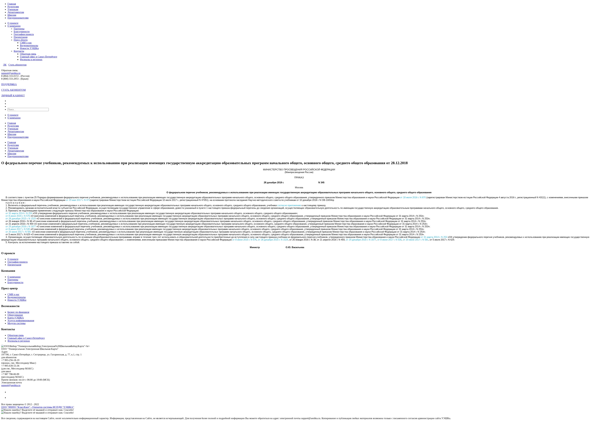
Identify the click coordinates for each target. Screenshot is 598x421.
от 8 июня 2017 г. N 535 (18, 229)
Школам (11, 15)
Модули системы (16, 323)
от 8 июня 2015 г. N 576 (18, 216)
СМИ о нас (26, 42)
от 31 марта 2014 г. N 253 (19, 213)
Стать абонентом (17, 64)
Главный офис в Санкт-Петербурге (38, 56)
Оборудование (15, 315)
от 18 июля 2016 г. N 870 (413, 197)
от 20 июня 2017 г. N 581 (18, 231)
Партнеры (19, 28)
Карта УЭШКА (15, 317)
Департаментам (15, 12)
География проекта (24, 34)
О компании (14, 26)
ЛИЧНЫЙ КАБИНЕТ (13, 95)
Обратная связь (28, 54)
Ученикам (12, 9)
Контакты (19, 51)
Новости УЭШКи (29, 48)
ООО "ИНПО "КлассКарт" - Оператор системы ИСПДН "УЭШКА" (37, 407)
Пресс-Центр (21, 40)
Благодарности (22, 31)
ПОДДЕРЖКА (9, 84)
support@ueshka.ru (10, 73)
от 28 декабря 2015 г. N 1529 (21, 218)
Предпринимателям (17, 17)
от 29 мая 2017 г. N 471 (78, 200)
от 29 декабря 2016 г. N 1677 (21, 226)
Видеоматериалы (29, 45)
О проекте (12, 23)
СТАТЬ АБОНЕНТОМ (13, 90)
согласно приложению (289, 205)
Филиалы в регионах (31, 59)
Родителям (13, 6)
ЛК (5, 64)
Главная (11, 3)
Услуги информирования (20, 320)
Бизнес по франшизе (18, 312)
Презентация (20, 37)
